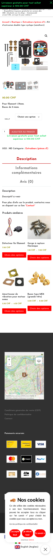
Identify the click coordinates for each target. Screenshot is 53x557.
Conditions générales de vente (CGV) (23, 410)
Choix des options (14, 255)
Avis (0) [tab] (26, 182)
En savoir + (40, 533)
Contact (8, 419)
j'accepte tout (15, 533)
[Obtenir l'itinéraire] (42, 354)
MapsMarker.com (11, 396)
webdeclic (31, 540)
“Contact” (30, 206)
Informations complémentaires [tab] (26, 170)
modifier (30, 398)
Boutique (16, 22)
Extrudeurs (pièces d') (34, 22)
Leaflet (21, 396)
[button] (46, 35)
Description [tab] (27, 159)
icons (26, 396)
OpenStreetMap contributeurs (16, 398)
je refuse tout (28, 533)
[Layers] (39, 360)
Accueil (5, 22)
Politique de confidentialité (18, 415)
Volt (7, 119)
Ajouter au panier (23, 132)
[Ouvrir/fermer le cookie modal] (45, 549)
